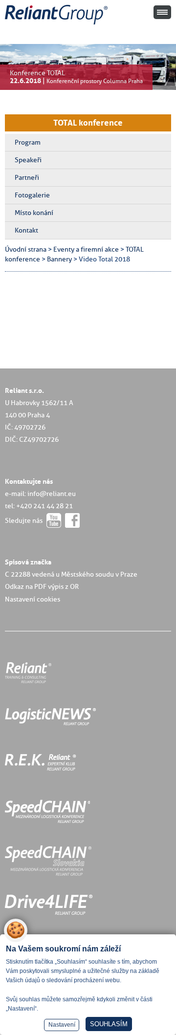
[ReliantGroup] (57, 24)
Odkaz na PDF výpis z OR (42, 586)
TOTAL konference (88, 122)
